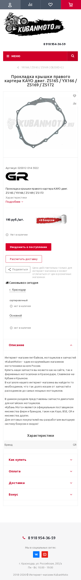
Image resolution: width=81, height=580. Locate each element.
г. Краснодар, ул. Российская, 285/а (40, 563)
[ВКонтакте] (36, 554)
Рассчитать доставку (23, 259)
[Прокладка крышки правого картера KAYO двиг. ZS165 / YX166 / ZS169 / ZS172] (40, 123)
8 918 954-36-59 (54, 44)
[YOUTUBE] (45, 554)
